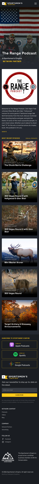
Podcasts (4, 412)
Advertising (5, 429)
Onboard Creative (13, 474)
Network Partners (7, 427)
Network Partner (12, 61)
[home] (14, 3)
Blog (3, 417)
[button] (35, 3)
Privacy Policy (24, 400)
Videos (4, 415)
